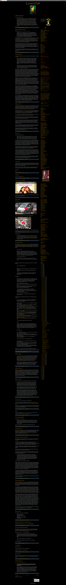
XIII (45, 73)
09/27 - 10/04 (44, 291)
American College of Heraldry (44, 33)
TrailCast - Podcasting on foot (44, 222)
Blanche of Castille (43, 190)
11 (49, 83)
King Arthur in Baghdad (43, 151)
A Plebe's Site (42, 242)
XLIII (49, 98)
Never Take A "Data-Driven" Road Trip (21, 527)
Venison (42, 136)
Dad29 (41, 259)
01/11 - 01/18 (44, 363)
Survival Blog (42, 221)
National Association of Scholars (45, 252)
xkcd (41, 231)
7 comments (26, 525)
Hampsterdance (17, 199)
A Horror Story (17, 161)
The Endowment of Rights (44, 199)
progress (23, 176)
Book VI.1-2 (42, 84)
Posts (35, 579)
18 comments (26, 478)
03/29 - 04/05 (44, 320)
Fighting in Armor (43, 146)
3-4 (45, 82)
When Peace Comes (43, 143)
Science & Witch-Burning (44, 186)
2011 (42, 369)
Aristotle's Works (43, 31)
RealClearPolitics (43, 253)
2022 (42, 268)
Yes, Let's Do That (18, 399)
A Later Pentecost (43, 163)
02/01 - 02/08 (44, 360)
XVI (48, 73)
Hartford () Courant (22, 316)
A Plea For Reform (44, 334)
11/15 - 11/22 (43, 283)
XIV (46, 73)
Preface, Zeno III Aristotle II (44, 67)
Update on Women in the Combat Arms (21, 437)
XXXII (46, 96)
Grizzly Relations (43, 192)
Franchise (42, 209)
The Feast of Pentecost (43, 162)
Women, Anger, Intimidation (44, 185)
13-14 (47, 86)
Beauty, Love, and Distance (44, 196)
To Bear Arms (42, 149)
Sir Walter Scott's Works (44, 40)
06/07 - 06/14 (44, 309)
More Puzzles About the (45, 56)
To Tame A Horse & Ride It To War (45, 167)
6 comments (27, 509)
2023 (42, 267)
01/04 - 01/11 (44, 364)
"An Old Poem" (42, 117)
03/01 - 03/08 (44, 355)
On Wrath (42, 166)
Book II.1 (42, 79)
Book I (41, 44)
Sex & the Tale (42, 194)
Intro (41, 93)
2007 (42, 373)
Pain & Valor (42, 193)
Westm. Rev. (20, 311)
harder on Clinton (26, 523)
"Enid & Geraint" (43, 109)
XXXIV (41, 97)
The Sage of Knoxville (43, 260)
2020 (42, 270)
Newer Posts (17, 575)
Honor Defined (42, 144)
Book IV (42, 46)
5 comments (26, 52)
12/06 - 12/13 (44, 280)
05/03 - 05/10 (44, 314)
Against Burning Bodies (43, 158)
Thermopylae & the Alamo (44, 159)
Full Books (42, 233)
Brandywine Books (43, 256)
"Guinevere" (42, 111)
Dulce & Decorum (43, 147)
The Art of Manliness (43, 245)
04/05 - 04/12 (44, 319)
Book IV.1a (42, 82)
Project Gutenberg (43, 232)
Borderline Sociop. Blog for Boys (45, 239)
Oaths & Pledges (43, 208)
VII (43, 72)
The (42, 59)
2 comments (26, 27)
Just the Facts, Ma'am (18, 242)
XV (47, 73)
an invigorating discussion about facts (24, 244)
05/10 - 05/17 (44, 313)
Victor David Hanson (43, 213)
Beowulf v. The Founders (44, 200)
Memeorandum (42, 215)
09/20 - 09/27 (44, 292)
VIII (44, 72)
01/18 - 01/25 (44, 362)
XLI (46, 98)
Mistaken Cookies (43, 131)
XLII (47, 98)
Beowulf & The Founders (44, 201)
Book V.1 (42, 83)
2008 (42, 372)
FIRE (41, 248)
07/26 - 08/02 (44, 301)
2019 (42, 271)
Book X (41, 51)
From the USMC (43, 157)
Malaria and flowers (18, 379)
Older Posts (37, 575)
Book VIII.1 (42, 87)
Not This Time (17, 133)
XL (45, 98)
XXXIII (48, 96)
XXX (42, 96)
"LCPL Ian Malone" (43, 113)
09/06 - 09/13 (44, 294)
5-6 (45, 84)
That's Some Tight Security (19, 417)
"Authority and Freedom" (19, 15)
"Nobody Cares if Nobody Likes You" (45, 114)
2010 (42, 370)
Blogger (34, 583)
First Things (42, 249)
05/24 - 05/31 (44, 311)
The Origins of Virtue (43, 150)
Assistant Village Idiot (43, 238)
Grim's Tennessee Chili (43, 129)
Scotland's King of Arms (44, 36)
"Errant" (42, 110)
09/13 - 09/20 (44, 293)
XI (43, 73)
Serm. (22, 307)
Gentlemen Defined (43, 142)
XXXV (43, 97)
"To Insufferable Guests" (44, 120)
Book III (42, 45)
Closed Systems (43, 207)
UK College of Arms (43, 35)
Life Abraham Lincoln (24, 312)
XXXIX (44, 98)
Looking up (17, 174)
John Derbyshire (43, 228)
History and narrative (18, 368)
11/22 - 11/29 (43, 282)
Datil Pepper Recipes (43, 123)
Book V (41, 47)
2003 (42, 378)
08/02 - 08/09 (44, 300)
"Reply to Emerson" (43, 118)
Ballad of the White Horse (44, 37)
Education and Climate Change (20, 29)
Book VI (42, 48)
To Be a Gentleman (43, 141)
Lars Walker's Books (43, 257)
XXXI (44, 96)
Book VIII (42, 49)
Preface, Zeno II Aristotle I (44, 66)
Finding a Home (43, 140)
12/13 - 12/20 (44, 279)
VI (45, 71)
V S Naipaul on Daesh (18, 428)
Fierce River (42, 204)
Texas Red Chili (43, 128)
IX (45, 72)
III (43, 71)
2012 (42, 368)
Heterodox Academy (43, 251)
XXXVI (45, 97)
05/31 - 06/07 (44, 310)
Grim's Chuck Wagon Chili (44, 127)
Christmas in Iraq (43, 161)
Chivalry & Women (43, 184)
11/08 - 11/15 (43, 284)
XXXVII (47, 97)
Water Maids (42, 197)
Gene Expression (43, 227)
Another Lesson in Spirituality (20, 180)
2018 (42, 272)
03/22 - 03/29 (44, 321)
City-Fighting (42, 153)
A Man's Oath (42, 148)
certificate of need (27, 556)
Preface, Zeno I (42, 65)
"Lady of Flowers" (43, 112)
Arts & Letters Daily (22, 38)
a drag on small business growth (26, 412)
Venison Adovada (43, 137)
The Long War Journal (43, 258)
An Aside (46, 93)
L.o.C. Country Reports (43, 229)
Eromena (26, 304)
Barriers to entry (18, 553)
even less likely (22, 532)
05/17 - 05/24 (44, 312)
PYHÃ (41, 220)
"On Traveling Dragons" (43, 116)
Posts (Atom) (20, 576)
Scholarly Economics (18, 54)
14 (43, 88)
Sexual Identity (17, 545)
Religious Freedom (44, 325)
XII (44, 73)
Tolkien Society (42, 41)
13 (43, 78)
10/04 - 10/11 (44, 290)
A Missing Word (43, 188)
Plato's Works (42, 39)
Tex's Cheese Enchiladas (44, 135)
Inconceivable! (44, 332)
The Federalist (42, 247)
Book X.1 (42, 90)
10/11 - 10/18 (44, 289)
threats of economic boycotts (25, 110)
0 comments (26, 159)
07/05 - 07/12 (44, 304)
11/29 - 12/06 (44, 281)
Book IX (42, 50)
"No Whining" (42, 115)
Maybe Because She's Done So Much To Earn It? (46, 346)
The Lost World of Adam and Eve (21, 562)
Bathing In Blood (43, 155)
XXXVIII (42, 98)
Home (27, 575)
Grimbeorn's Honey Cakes (44, 124)
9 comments (26, 131)
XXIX (41, 96)
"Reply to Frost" (43, 119)
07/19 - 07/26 (44, 302)
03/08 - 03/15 (44, 354)
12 (42, 78)
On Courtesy (42, 165)
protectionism (25, 507)
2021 (42, 269)
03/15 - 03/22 (44, 353)
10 (48, 83)
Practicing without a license (19, 480)
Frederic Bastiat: (44, 235)
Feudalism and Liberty (43, 205)
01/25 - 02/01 (44, 361)
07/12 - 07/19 (44, 303)
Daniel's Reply (42, 203)
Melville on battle (18, 511)
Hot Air (41, 214)
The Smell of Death (43, 145)
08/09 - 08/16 (44, 299)
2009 (42, 371)
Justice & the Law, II (43, 210)
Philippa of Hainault (43, 189)
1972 (42, 379)
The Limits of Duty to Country (44, 154)
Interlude (42, 80)
